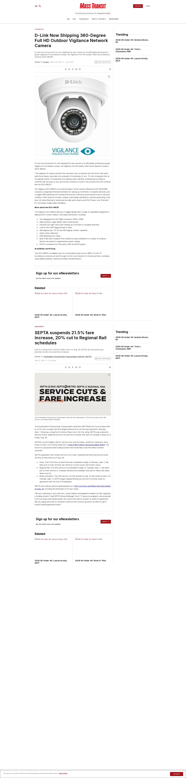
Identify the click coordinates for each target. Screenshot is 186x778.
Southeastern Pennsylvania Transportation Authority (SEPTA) (68, 357)
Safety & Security (99, 19)
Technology (84, 19)
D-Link (46, 62)
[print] (110, 69)
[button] (36, 6)
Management (114, 19)
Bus (68, 19)
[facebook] (66, 69)
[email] (80, 69)
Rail (74, 19)
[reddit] (76, 69)
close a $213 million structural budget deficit (86, 445)
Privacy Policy (63, 773)
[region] (93, 774)
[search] (39, 6)
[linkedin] (69, 69)
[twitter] (73, 69)
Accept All (176, 774)
